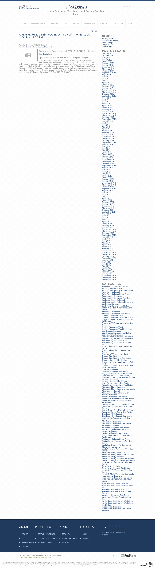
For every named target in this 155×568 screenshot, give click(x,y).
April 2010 (106, 244)
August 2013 (107, 167)
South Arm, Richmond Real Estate (116, 439)
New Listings (107, 42)
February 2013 (108, 179)
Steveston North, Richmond (113, 452)
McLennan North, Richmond (113, 387)
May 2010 (106, 242)
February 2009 (108, 271)
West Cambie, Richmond (112, 476)
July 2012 (106, 192)
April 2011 (106, 221)
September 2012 (109, 188)
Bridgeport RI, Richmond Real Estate (117, 298)
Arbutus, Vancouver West (112, 288)
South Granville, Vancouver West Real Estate (117, 449)
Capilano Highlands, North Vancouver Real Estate (117, 320)
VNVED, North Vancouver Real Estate (118, 474)
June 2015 (106, 125)
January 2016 (107, 111)
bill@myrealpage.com (29, 8)
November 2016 (109, 92)
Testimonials (28, 542)
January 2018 (107, 65)
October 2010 (108, 233)
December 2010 (109, 229)
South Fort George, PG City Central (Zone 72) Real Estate (117, 446)
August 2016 (107, 97)
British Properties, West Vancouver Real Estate (118, 308)
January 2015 (107, 134)
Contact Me (118, 23)
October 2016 (108, 94)
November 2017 (109, 69)
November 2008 (109, 277)
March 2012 (107, 200)
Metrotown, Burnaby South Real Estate (118, 398)
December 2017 (109, 67)
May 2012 (106, 196)
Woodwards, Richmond (111, 506)
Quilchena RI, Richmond (112, 414)
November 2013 (109, 161)
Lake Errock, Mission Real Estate (115, 383)
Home (23, 23)
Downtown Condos (110, 40)
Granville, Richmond (110, 369)
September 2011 (109, 212)
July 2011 (105, 215)
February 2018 (108, 63)
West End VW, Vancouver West (115, 483)
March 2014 (107, 154)
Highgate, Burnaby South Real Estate (117, 373)
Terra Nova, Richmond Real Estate (116, 468)
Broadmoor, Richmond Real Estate (116, 313)
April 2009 (106, 268)
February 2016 (108, 109)
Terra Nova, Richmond (111, 466)
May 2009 (106, 266)
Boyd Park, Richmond (111, 292)
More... (131, 23)
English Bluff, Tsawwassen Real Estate (117, 338)
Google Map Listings (47, 538)
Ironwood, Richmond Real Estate (115, 375)
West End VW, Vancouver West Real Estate (117, 486)
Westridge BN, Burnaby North (114, 489)
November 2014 (109, 138)
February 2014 (108, 155)
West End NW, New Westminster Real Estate (118, 480)
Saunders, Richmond (110, 425)
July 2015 (106, 123)
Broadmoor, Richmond (111, 311)
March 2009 (107, 269)
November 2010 (109, 231)
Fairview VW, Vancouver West (114, 340)
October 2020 (108, 55)
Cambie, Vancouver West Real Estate (117, 317)
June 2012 (106, 194)
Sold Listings (107, 46)
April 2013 (106, 175)
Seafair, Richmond (109, 431)
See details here (45, 54)
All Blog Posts (108, 38)
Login (85, 534)
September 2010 (109, 235)
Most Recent (107, 53)
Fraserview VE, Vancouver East (115, 354)
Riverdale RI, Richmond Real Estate (116, 423)
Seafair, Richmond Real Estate (114, 433)
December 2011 (108, 206)
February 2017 (108, 86)
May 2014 (106, 150)
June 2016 (106, 101)
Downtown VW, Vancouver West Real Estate (117, 324)
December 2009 (109, 252)
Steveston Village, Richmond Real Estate (118, 460)
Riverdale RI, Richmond (111, 421)
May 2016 (106, 103)
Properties (54, 23)
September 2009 (109, 258)
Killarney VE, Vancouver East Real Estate (118, 377)
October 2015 (108, 117)
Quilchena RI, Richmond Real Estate (117, 416)
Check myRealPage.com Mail (28, 557)
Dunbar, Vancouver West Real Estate (117, 329)
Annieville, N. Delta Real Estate (115, 286)
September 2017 (109, 72)
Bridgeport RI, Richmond (112, 296)
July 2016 (106, 99)
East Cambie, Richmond (111, 331)
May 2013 (106, 173)
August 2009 (107, 260)
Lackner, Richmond (110, 379)
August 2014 (107, 144)
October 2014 (108, 140)
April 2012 (106, 198)
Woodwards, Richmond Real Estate (116, 508)
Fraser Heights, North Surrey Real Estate (116, 351)
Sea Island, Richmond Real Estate (116, 429)
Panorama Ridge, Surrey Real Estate (117, 412)
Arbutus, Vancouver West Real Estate (117, 290)
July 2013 (106, 169)
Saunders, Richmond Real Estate (115, 427)
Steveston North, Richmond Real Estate (118, 454)
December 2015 (109, 113)
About (25, 534)
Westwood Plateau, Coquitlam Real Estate (116, 498)
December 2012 (109, 183)
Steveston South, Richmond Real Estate (39, 47)
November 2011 (108, 208)
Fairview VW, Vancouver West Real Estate (116, 343)
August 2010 (107, 237)
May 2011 (106, 219)
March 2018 (107, 61)
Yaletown (105, 510)
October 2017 (108, 70)
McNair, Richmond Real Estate (114, 396)
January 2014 (107, 157)
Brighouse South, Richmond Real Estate (118, 302)
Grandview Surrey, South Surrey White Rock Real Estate (118, 366)
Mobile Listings (45, 542)
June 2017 (106, 78)
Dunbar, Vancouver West (112, 327)
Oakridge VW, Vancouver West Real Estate (117, 407)
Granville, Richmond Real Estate (115, 371)
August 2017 (107, 74)
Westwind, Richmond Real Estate (115, 495)
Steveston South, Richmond (113, 456)
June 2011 (106, 217)
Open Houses (108, 44)
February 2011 (108, 225)
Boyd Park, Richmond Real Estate (116, 294)
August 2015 (107, 121)
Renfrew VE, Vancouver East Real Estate (116, 419)
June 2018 (106, 59)
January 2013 (107, 181)
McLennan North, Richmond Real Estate (118, 389)
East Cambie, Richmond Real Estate (116, 333)
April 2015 (106, 128)
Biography (104, 23)
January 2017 (107, 88)
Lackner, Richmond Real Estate (114, 381)
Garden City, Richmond (111, 356)
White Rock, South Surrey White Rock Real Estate (117, 504)
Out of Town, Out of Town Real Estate (117, 410)
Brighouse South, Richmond (113, 300)
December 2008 (109, 275)
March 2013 (107, 177)
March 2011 (107, 223)
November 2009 (109, 254)
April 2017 (106, 82)
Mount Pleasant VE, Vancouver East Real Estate (117, 401)
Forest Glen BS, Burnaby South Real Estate (117, 347)
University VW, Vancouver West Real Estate (117, 471)
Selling (76, 23)
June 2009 (106, 264)
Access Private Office (44, 557)
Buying (65, 23)
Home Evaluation (70, 538)
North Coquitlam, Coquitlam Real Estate (118, 404)
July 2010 (106, 239)
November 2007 (109, 279)
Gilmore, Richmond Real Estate (114, 360)
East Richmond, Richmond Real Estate (117, 336)
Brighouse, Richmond (110, 304)
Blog (24, 538)
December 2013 (109, 159)
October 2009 (108, 256)
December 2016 (109, 90)
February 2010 (108, 248)
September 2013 (109, 165)
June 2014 (106, 148)
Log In (132, 6)
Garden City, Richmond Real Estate (116, 358)
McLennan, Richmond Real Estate (116, 392)
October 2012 (108, 186)
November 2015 (109, 115)
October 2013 (108, 163)
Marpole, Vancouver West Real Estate (117, 385)
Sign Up (125, 6)
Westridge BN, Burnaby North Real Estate (116, 492)
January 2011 (107, 227)
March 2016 (107, 107)
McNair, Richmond (109, 394)
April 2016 (106, 105)
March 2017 (107, 84)
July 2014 (106, 146)
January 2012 (107, 204)
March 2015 (107, 130)
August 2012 (107, 190)
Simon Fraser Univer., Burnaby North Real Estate (117, 436)
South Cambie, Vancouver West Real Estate (117, 442)
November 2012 (109, 184)
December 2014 (109, 136)
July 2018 (106, 57)
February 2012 (108, 202)
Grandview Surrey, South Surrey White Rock (118, 363)
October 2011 (108, 210)
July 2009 (106, 262)
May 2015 (106, 126)
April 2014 (106, 152)
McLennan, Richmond (111, 390)
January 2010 (107, 250)
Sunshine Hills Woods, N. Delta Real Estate (117, 463)
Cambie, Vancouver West (112, 315)
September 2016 (109, 96)
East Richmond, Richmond (112, 334)
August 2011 (107, 213)
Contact (26, 546)
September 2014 (109, 142)
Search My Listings (46, 534)
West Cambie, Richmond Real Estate (117, 477)
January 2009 (107, 273)
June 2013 (106, 171)
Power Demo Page (38, 23)
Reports (66, 534)
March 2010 (107, 246)
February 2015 (108, 132)
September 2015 (109, 119)
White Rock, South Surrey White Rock (117, 501)
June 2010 (106, 240)
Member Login (89, 23)
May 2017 (106, 80)
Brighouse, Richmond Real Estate (115, 305)
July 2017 (105, 76)
